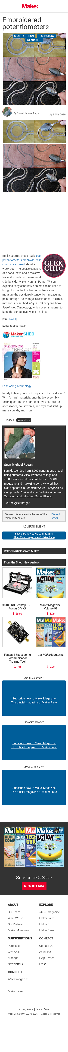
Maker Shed (46, 924)
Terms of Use (42, 1009)
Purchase (14, 946)
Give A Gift (14, 952)
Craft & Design (24, 36)
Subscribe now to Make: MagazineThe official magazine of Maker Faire (34, 535)
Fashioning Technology (16, 386)
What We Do (15, 918)
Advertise (45, 952)
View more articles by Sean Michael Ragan (28, 496)
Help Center (46, 958)
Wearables (34, 40)
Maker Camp (47, 930)
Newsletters (15, 964)
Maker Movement (19, 930)
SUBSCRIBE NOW (34, 886)
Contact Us (46, 946)
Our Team (14, 912)
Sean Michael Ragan (18, 464)
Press (42, 964)
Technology (46, 36)
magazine (49, 912)
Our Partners (16, 924)
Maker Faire (46, 918)
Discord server (55, 516)
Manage (13, 958)
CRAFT (11, 319)
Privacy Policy (26, 1009)
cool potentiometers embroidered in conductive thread (21, 260)
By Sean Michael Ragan (27, 113)
